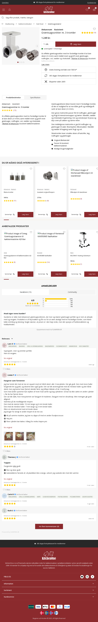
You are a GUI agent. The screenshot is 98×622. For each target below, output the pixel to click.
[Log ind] (9, 9)
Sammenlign (8, 214)
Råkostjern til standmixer (78, 192)
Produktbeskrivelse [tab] (13, 97)
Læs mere (45, 64)
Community (72, 292)
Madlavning (9, 24)
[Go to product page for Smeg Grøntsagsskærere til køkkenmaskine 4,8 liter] (17, 240)
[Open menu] (3, 9)
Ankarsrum (46, 29)
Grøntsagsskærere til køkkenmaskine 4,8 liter (17, 257)
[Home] (49, 9)
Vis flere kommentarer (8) (49, 526)
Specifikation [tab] (35, 97)
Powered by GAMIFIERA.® (10, 532)
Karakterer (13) (25, 292)
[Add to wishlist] (94, 29)
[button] (88, 33)
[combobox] (49, 17)
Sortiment (8, 590)
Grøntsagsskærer (54, 24)
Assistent (58, 29)
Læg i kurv (77, 44)
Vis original (8, 358)
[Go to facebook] (92, 576)
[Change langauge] (42, 613)
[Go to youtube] (82, 576)
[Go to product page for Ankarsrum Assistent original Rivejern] (51, 176)
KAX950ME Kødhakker (44, 256)
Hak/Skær (40, 24)
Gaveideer (5, 3)
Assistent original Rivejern (45, 192)
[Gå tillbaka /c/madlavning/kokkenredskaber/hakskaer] (2, 24)
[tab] (18, 62)
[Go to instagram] (87, 576)
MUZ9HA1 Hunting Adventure (80, 256)
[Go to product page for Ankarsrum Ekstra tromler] (17, 176)
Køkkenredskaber (25, 24)
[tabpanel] (24, 114)
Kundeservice (91, 3)
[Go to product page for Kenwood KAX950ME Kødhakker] (51, 240)
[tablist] (24, 97)
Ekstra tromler (8, 192)
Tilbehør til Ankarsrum (10, 123)
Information (8, 584)
